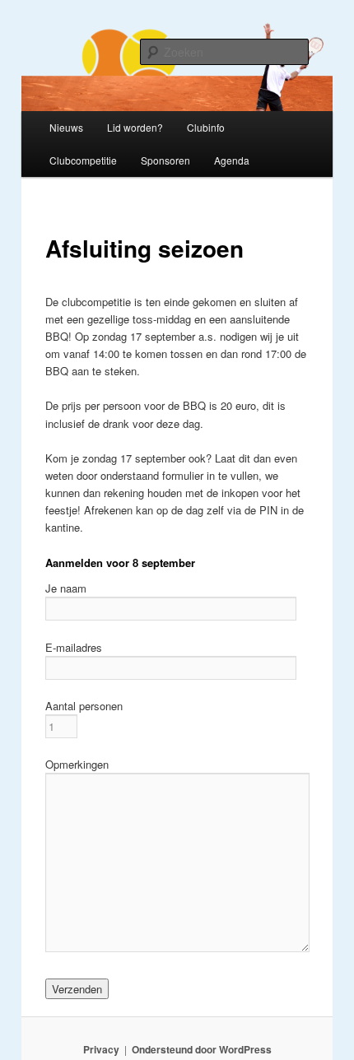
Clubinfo (206, 127)
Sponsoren (165, 160)
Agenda (231, 160)
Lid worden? (135, 127)
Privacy (101, 1049)
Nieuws (66, 127)
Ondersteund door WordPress (202, 1049)
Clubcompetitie (83, 160)
